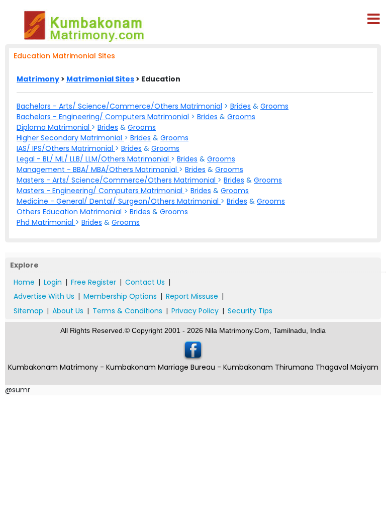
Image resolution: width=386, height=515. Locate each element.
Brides (240, 106)
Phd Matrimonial (46, 222)
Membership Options (120, 296)
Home (24, 282)
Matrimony (38, 79)
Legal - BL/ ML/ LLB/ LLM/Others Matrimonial (94, 159)
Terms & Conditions (127, 311)
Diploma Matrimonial (54, 127)
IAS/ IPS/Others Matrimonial (66, 148)
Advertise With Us (44, 296)
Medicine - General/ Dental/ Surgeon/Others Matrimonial (119, 201)
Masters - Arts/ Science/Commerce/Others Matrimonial (117, 180)
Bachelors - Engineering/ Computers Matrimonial (103, 117)
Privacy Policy (195, 311)
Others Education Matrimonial (70, 212)
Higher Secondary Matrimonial (70, 138)
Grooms (274, 106)
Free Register (93, 282)
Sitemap (28, 311)
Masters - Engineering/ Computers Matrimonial (100, 191)
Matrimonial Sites (100, 79)
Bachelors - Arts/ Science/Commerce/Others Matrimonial (119, 106)
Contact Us (145, 282)
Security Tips (250, 311)
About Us (67, 311)
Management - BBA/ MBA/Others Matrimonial (98, 169)
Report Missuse (192, 296)
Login (53, 282)
